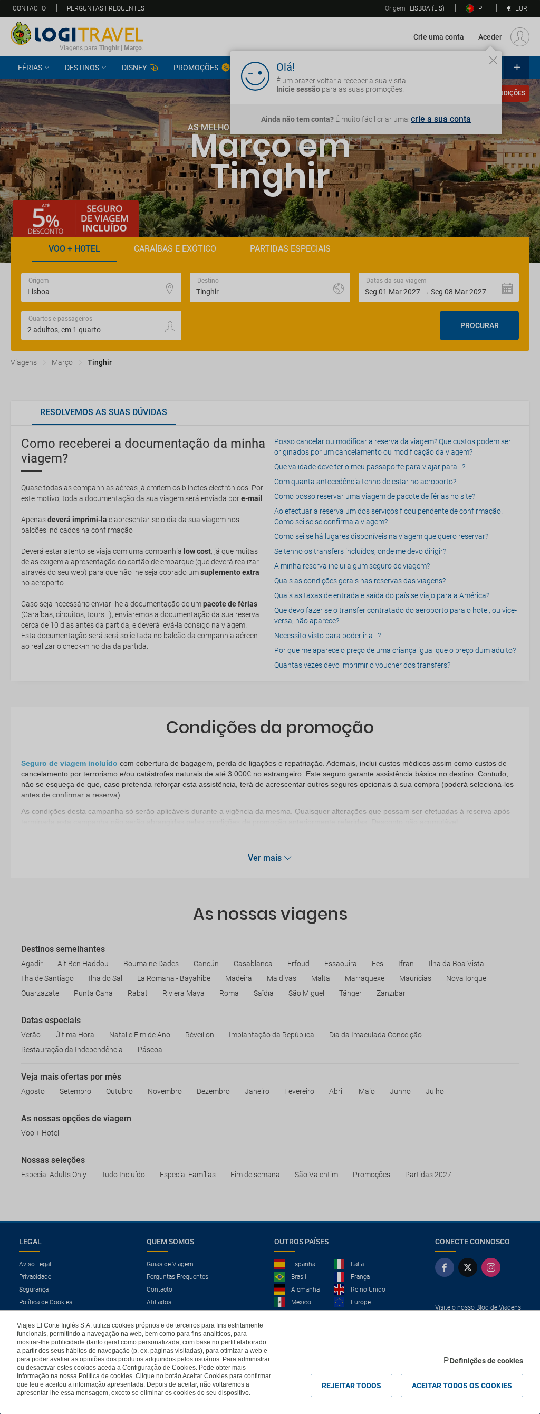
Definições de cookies (486, 1361)
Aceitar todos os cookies (462, 1385)
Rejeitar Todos (351, 1385)
